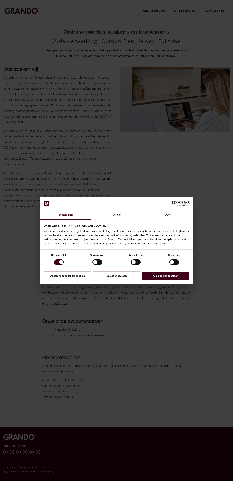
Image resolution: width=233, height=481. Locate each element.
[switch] (97, 262)
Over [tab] (168, 214)
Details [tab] (116, 214)
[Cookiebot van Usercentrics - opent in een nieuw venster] (175, 203)
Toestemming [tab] (65, 214)
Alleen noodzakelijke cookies (67, 275)
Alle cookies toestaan (165, 275)
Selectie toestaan (116, 275)
